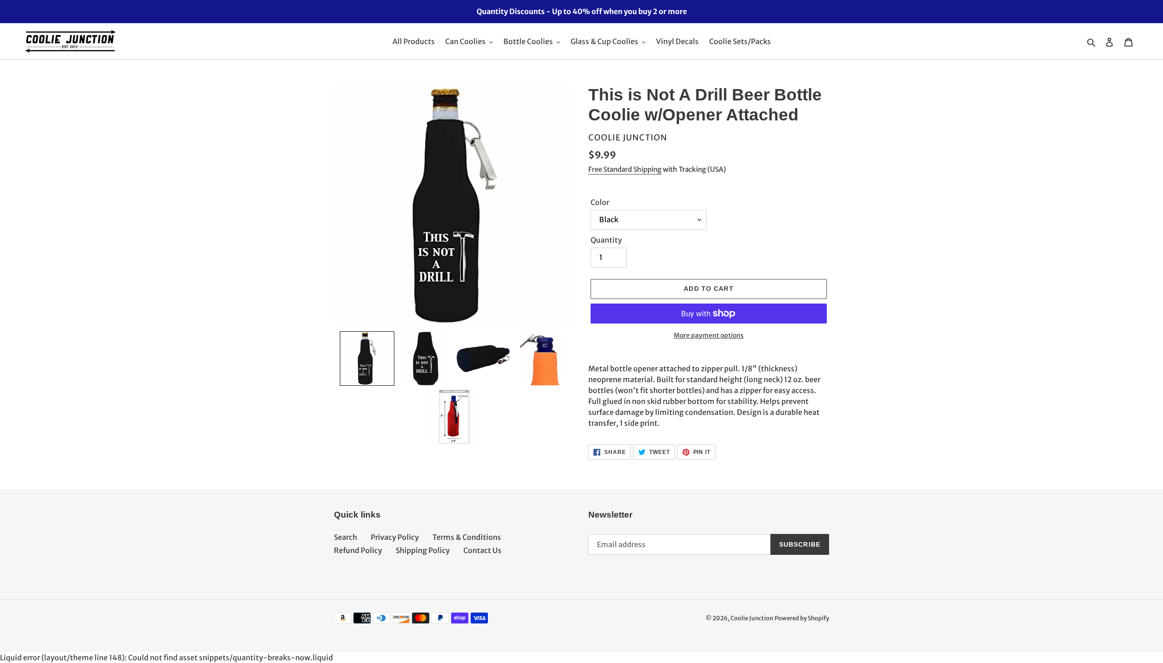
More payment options (709, 335)
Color (600, 202)
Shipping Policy (423, 550)
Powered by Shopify (802, 618)
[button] (367, 358)
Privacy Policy (395, 537)
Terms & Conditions (466, 537)
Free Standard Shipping (624, 169)
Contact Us (482, 550)
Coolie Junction (752, 618)
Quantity (606, 239)
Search (345, 537)
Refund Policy (358, 550)
